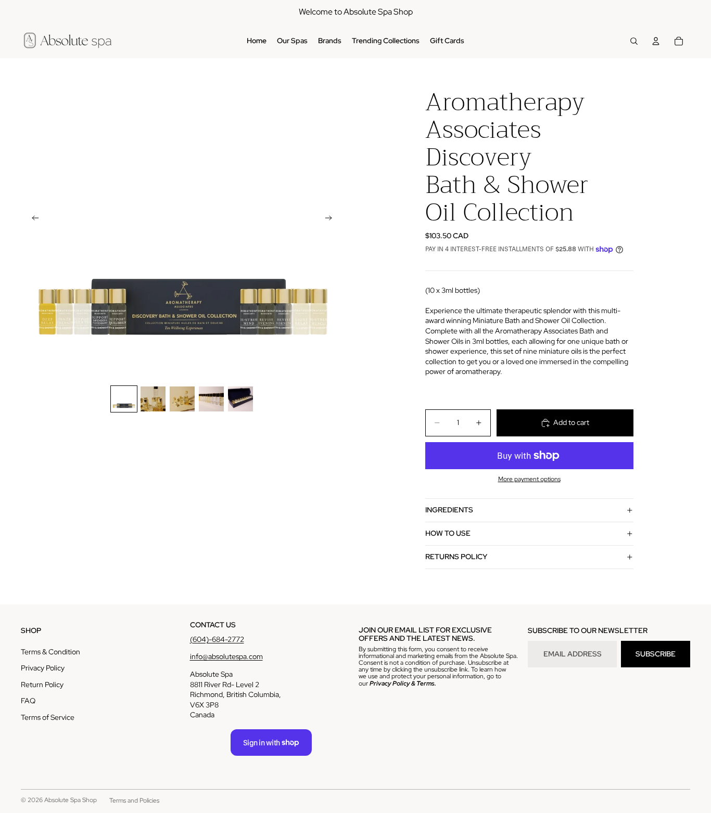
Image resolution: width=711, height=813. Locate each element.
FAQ (28, 700)
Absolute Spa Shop (70, 800)
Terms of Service (47, 717)
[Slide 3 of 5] (182, 398)
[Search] (634, 41)
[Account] (655, 41)
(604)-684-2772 (217, 639)
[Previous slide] (32, 219)
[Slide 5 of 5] (240, 398)
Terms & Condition (50, 651)
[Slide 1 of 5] (123, 398)
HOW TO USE (448, 533)
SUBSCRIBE (656, 654)
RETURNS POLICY (456, 556)
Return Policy (42, 684)
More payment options (529, 479)
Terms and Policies (134, 800)
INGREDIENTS (449, 509)
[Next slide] (331, 219)
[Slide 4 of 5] (211, 398)
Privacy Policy (43, 668)
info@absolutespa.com (226, 656)
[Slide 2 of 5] (153, 398)
